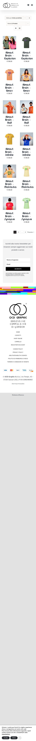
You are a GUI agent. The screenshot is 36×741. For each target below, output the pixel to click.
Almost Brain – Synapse (9, 216)
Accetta (6, 738)
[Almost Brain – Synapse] (9, 198)
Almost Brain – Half (9, 119)
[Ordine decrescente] (29, 18)
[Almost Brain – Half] (9, 102)
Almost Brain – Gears (9, 87)
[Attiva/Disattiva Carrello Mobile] (28, 4)
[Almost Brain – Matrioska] (9, 166)
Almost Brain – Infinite (9, 151)
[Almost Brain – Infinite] (9, 134)
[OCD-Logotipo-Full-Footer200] (18, 303)
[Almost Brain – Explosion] (9, 37)
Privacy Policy (9, 274)
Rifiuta (14, 738)
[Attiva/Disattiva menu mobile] (32, 4)
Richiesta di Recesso (18, 395)
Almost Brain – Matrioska (10, 184)
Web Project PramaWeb (18, 383)
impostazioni (6, 734)
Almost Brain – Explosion (10, 55)
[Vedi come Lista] (20, 28)
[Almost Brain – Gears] (9, 69)
